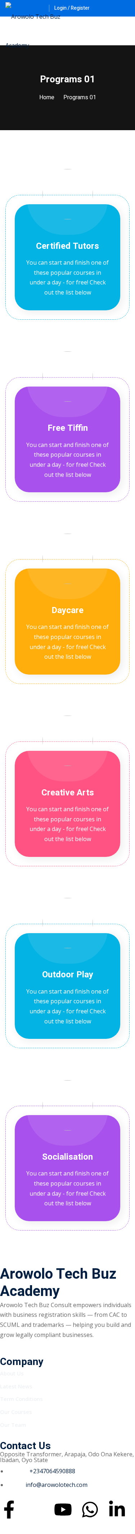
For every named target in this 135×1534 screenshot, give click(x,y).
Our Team (13, 1424)
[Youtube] (63, 1510)
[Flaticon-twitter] (36, 1510)
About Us (12, 1373)
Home (46, 97)
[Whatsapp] (90, 1510)
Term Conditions (21, 1398)
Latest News (16, 1386)
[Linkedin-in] (117, 1510)
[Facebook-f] (9, 1510)
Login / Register (72, 8)
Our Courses (16, 1411)
